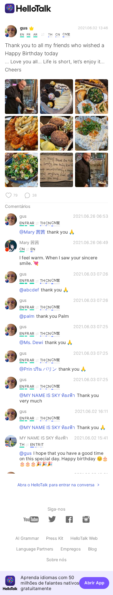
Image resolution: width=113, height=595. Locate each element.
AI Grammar (27, 538)
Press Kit (54, 538)
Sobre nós (56, 559)
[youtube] (31, 519)
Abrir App (94, 582)
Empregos (71, 549)
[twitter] (52, 519)
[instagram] (86, 519)
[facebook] (69, 519)
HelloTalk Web (84, 538)
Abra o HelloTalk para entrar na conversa (55, 484)
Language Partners (34, 549)
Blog (92, 549)
